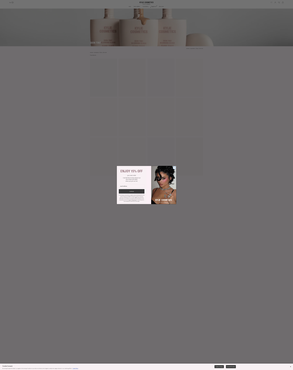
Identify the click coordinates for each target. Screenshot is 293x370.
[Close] (290, 366)
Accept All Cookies (231, 366)
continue (131, 191)
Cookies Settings (219, 366)
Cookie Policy (75, 368)
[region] (146, 367)
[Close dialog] (174, 167)
